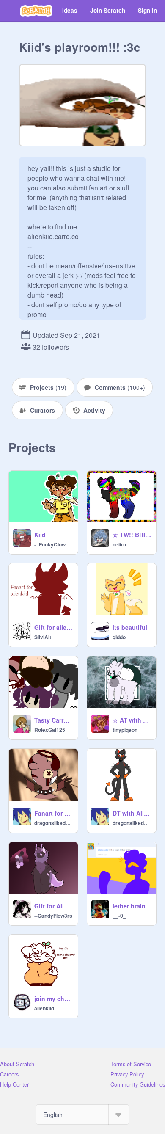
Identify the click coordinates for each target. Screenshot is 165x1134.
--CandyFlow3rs (53, 915)
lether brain (129, 906)
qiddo (119, 637)
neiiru (119, 544)
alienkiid (44, 1008)
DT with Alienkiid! (132, 813)
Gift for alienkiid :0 (53, 627)
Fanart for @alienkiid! (53, 813)
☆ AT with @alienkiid (132, 720)
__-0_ (119, 915)
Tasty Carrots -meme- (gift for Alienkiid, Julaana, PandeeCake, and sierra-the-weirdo (53, 720)
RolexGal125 (49, 730)
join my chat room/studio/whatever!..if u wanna (53, 998)
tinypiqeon (125, 730)
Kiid (40, 534)
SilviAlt (42, 637)
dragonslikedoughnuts (53, 823)
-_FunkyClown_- (53, 544)
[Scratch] (36, 10)
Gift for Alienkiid (53, 906)
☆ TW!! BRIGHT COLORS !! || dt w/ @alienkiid (132, 534)
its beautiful (130, 627)
